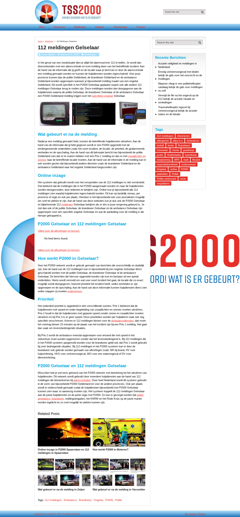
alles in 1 (178, 140)
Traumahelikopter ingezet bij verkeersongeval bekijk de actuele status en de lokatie (177, 111)
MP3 (176, 159)
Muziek (196, 159)
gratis (160, 154)
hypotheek (191, 154)
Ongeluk (98, 500)
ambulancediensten (122, 320)
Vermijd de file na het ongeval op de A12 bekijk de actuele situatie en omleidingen (178, 99)
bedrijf (160, 145)
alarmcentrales (82, 380)
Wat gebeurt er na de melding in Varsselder (119, 489)
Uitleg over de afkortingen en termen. (59, 230)
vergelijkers (163, 183)
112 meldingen (53, 500)
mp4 (185, 159)
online (173, 169)
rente (183, 178)
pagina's (193, 514)
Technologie (120, 27)
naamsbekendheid (167, 164)
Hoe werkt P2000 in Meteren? (110, 449)
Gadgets (99, 27)
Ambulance (70, 500)
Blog (41, 27)
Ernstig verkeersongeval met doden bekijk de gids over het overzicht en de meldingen (180, 75)
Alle (187, 514)
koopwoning (163, 159)
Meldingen (80, 27)
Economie (59, 27)
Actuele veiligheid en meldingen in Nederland (177, 65)
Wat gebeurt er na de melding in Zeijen (61, 489)
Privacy (202, 514)
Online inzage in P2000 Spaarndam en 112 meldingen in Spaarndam (63, 451)
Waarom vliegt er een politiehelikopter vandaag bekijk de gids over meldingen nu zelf (180, 87)
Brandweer (85, 500)
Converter (162, 150)
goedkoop (188, 150)
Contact (141, 27)
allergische (163, 140)
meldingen (67, 204)
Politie (118, 500)
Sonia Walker (48, 54)
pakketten (162, 174)
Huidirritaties (174, 154)
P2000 (109, 500)
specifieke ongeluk (102, 95)
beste (171, 145)
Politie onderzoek (166, 178)
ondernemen (74, 291)
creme (175, 150)
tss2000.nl (39, 514)
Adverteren (183, 135)
